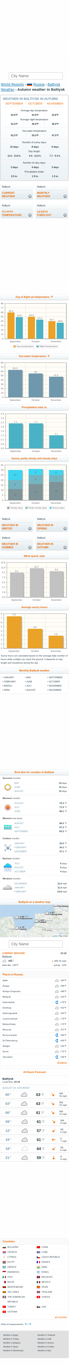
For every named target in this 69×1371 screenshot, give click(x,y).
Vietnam (12, 1312)
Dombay (7, 1007)
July (29, 685)
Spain (45, 1287)
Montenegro (15, 1287)
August (31, 690)
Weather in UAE (44, 1339)
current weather (8, 195)
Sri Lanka (13, 1292)
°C (25, 1324)
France (46, 1262)
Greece (11, 1267)
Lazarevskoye (10, 1018)
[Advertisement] (34, 36)
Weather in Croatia (46, 1347)
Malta (10, 1282)
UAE (44, 1307)
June (29, 681)
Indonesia (13, 1272)
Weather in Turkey (11, 1339)
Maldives (47, 1277)
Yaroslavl (7, 1057)
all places (62, 1062)
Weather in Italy (44, 1350)
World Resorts (12, 84)
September (14, 103)
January (9, 677)
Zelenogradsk (10, 1013)
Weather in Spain (10, 1347)
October (35, 103)
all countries (61, 1317)
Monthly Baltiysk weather (34, 670)
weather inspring (45, 527)
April (7, 690)
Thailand (47, 1292)
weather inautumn (45, 546)
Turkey (11, 1307)
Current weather (13, 953)
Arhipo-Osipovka (11, 991)
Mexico (46, 1282)
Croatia (12, 1252)
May (28, 677)
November (55, 103)
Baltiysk (7, 996)
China (45, 1247)
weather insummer (10, 546)
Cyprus (11, 1257)
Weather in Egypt (10, 1335)
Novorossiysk (10, 1035)
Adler (5, 980)
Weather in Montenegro (13, 1350)
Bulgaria (13, 1247)
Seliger (6, 1046)
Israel (45, 1272)
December (55, 690)
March (8, 685)
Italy (10, 1277)
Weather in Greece (46, 1343)
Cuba (45, 1252)
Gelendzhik (9, 1002)
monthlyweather (43, 195)
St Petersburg (10, 1040)
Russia (39, 84)
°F (30, 1324)
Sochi (5, 1051)
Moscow (7, 1029)
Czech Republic (51, 1257)
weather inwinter (10, 527)
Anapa (6, 986)
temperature (12, 213)
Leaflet (54, 936)
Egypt (11, 1262)
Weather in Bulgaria (11, 1343)
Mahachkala (9, 1024)
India (44, 1267)
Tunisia (46, 1297)
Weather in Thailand (46, 1335)
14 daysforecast (44, 213)
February (10, 681)
